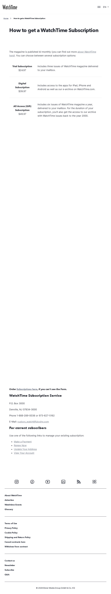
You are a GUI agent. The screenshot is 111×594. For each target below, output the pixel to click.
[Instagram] (16, 481)
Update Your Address (25, 449)
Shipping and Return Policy (17, 537)
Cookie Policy (11, 532)
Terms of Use (11, 523)
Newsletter (10, 565)
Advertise (9, 500)
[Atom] (94, 481)
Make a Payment (23, 441)
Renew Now (20, 445)
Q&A (7, 574)
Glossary (9, 509)
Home (5, 18)
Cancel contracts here (15, 542)
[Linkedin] (63, 481)
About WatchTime (13, 495)
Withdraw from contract (16, 546)
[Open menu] (99, 7)
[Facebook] (32, 481)
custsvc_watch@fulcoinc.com (33, 421)
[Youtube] (47, 481)
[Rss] (78, 481)
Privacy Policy (11, 528)
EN (105, 7)
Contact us (10, 560)
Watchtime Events (13, 504)
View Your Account (24, 452)
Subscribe (9, 570)
